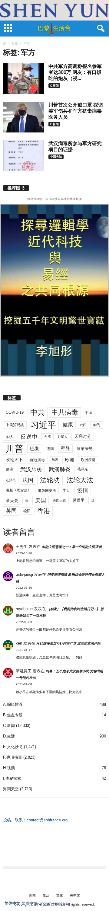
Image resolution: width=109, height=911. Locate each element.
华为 (96, 425)
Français (60, 903)
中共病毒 (64, 412)
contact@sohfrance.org (47, 820)
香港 (43, 510)
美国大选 (59, 500)
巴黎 (35, 448)
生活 (67, 490)
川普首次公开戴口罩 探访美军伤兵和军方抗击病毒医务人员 (75, 110)
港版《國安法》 (18, 490)
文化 (59, 895)
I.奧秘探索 (12, 778)
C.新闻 (54, 85)
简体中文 (12, 903)
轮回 (27, 511)
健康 (68, 425)
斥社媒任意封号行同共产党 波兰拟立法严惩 (68, 643)
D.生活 (9, 736)
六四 (83, 425)
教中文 (75, 895)
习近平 (43, 425)
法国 (27, 480)
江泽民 (11, 480)
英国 (11, 511)
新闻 (32, 895)
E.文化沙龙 (13, 746)
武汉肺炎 (31, 469)
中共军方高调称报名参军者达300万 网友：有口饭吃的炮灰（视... (75, 72)
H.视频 (9, 768)
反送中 (29, 437)
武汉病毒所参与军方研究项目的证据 (75, 146)
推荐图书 (16, 188)
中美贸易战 (15, 425)
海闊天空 (11, 789)
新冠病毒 (37, 459)
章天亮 (12, 500)
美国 (40, 500)
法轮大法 (80, 480)
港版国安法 (47, 491)
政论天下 (14, 459)
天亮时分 (82, 436)
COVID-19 (15, 412)
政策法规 (84, 448)
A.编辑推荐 (13, 704)
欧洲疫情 (88, 460)
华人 (10, 437)
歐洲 (10, 469)
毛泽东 (82, 469)
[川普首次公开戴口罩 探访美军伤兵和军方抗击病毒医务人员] (23, 117)
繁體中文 (29, 903)
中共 (37, 412)
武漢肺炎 (60, 470)
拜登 (65, 448)
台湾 (47, 436)
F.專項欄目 (12, 757)
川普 (14, 449)
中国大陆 (56, 156)
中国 (89, 412)
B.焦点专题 (13, 715)
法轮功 (50, 480)
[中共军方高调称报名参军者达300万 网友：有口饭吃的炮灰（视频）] (23, 78)
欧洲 (69, 459)
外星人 (63, 436)
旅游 (55, 459)
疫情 (82, 491)
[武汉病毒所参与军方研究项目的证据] (23, 155)
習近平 (78, 500)
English (44, 903)
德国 (50, 448)
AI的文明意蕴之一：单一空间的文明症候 (72, 547)
